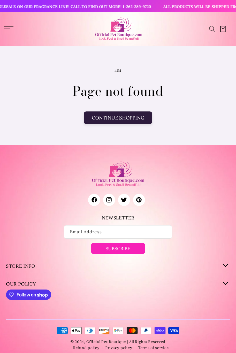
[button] (212, 29)
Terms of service (153, 347)
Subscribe (118, 248)
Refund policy (86, 347)
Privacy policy (118, 347)
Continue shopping (118, 118)
